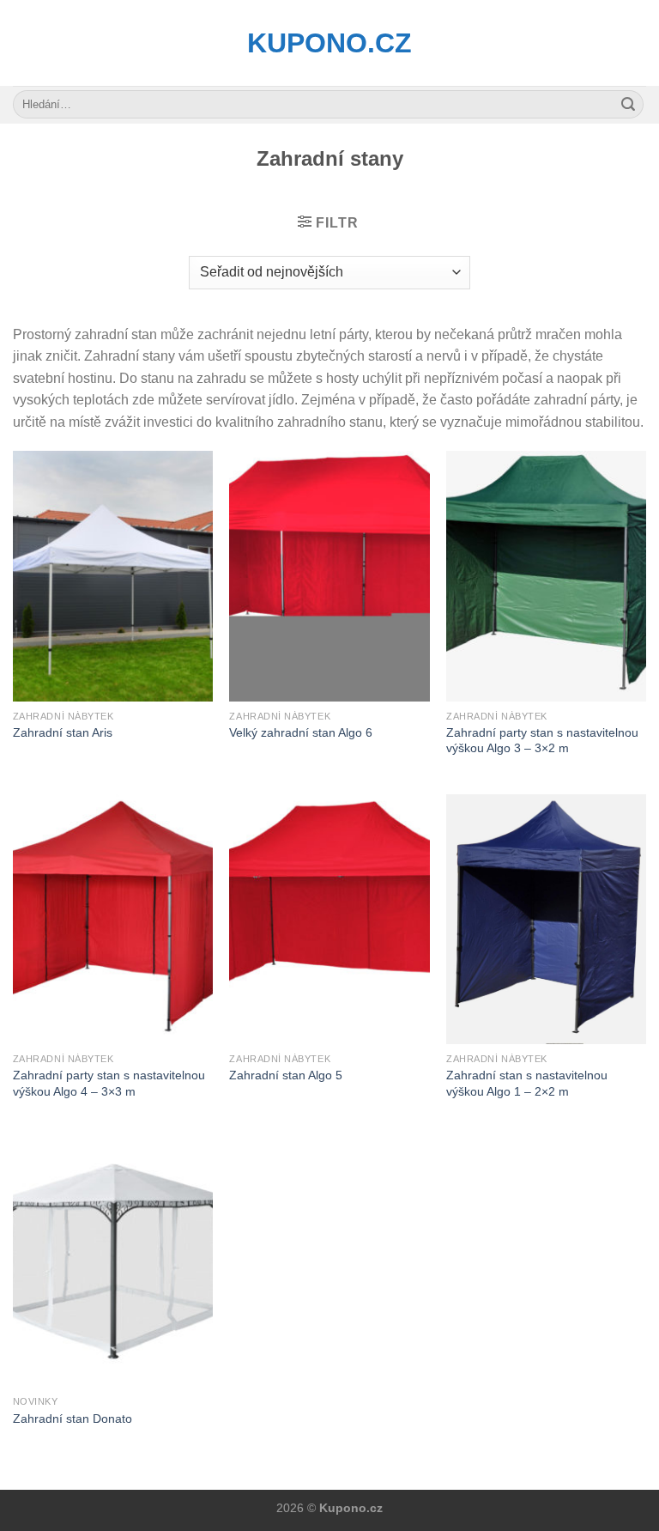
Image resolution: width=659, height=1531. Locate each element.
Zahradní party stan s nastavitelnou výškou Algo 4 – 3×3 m (109, 1083)
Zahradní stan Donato (72, 1418)
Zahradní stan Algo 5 (285, 1075)
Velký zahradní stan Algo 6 (300, 732)
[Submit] (628, 104)
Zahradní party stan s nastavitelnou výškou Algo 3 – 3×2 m (542, 741)
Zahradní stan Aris (62, 732)
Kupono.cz (329, 43)
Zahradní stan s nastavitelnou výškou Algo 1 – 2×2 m (527, 1083)
